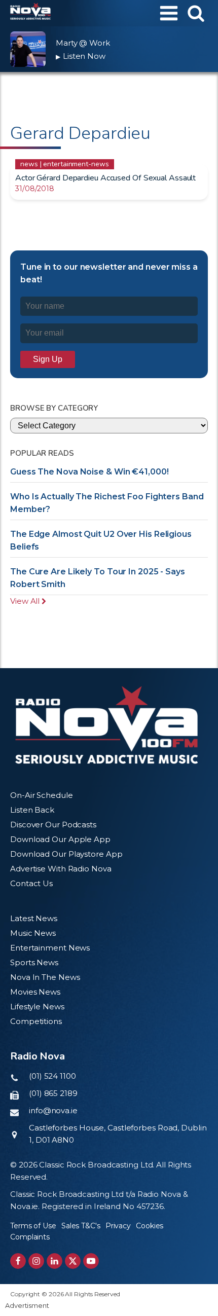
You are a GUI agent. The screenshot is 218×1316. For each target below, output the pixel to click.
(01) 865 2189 (53, 1093)
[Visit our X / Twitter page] (73, 1261)
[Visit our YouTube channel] (91, 1261)
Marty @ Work (83, 43)
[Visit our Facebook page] (18, 1261)
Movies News (35, 992)
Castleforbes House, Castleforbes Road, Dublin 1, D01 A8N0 (118, 1134)
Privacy (118, 1225)
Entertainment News (50, 948)
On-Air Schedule (41, 795)
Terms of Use (33, 1225)
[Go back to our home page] (106, 725)
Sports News (34, 962)
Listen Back (32, 810)
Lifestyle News (37, 1006)
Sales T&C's (80, 1225)
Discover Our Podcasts (53, 824)
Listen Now (80, 56)
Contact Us (31, 883)
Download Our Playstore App (66, 854)
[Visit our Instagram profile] (36, 1261)
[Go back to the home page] (30, 13)
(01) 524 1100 (52, 1076)
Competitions (36, 1021)
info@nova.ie (53, 1110)
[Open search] (196, 13)
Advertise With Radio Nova (61, 868)
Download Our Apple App (60, 839)
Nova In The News (45, 977)
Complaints (30, 1236)
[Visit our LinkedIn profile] (54, 1261)
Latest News (33, 918)
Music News (33, 933)
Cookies (149, 1225)
